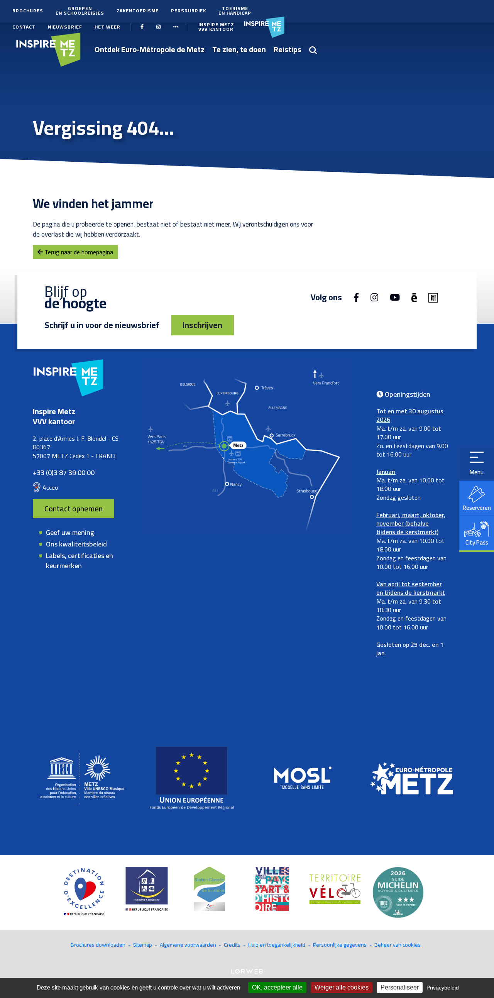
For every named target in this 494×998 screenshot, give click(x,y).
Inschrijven (202, 325)
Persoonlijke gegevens (340, 945)
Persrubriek (188, 10)
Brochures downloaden (98, 945)
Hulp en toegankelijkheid (276, 945)
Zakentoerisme (138, 10)
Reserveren (477, 507)
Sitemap (142, 945)
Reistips (287, 49)
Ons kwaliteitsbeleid (76, 544)
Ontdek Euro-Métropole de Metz (150, 49)
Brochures (27, 10)
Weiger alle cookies (342, 987)
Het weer (107, 26)
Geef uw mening (70, 532)
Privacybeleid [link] (442, 987)
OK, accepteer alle (277, 987)
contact (24, 26)
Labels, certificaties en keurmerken (79, 560)
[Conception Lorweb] (247, 971)
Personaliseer (400, 987)
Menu (477, 472)
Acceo (50, 487)
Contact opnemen (73, 508)
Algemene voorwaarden (188, 945)
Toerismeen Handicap (234, 10)
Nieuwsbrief (65, 26)
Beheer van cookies (397, 945)
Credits (232, 945)
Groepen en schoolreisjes (80, 10)
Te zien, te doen (239, 49)
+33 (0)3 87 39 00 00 (64, 472)
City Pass (476, 542)
